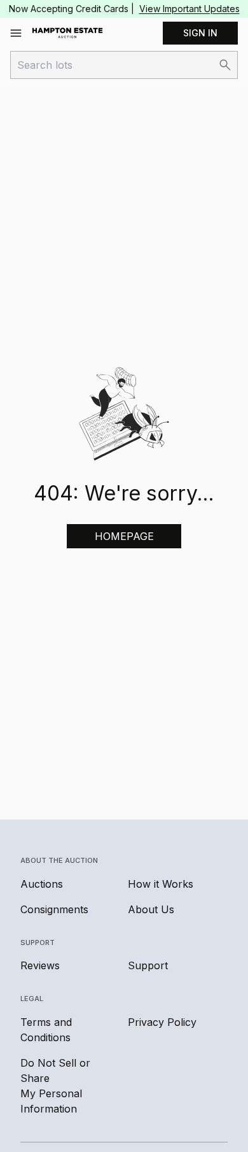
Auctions (41, 884)
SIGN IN (200, 32)
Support (148, 965)
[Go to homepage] (67, 33)
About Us (151, 909)
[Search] (225, 65)
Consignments (54, 909)
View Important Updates (189, 8)
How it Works (160, 884)
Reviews (40, 965)
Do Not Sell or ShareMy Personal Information (55, 1085)
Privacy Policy (162, 1022)
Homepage (124, 536)
